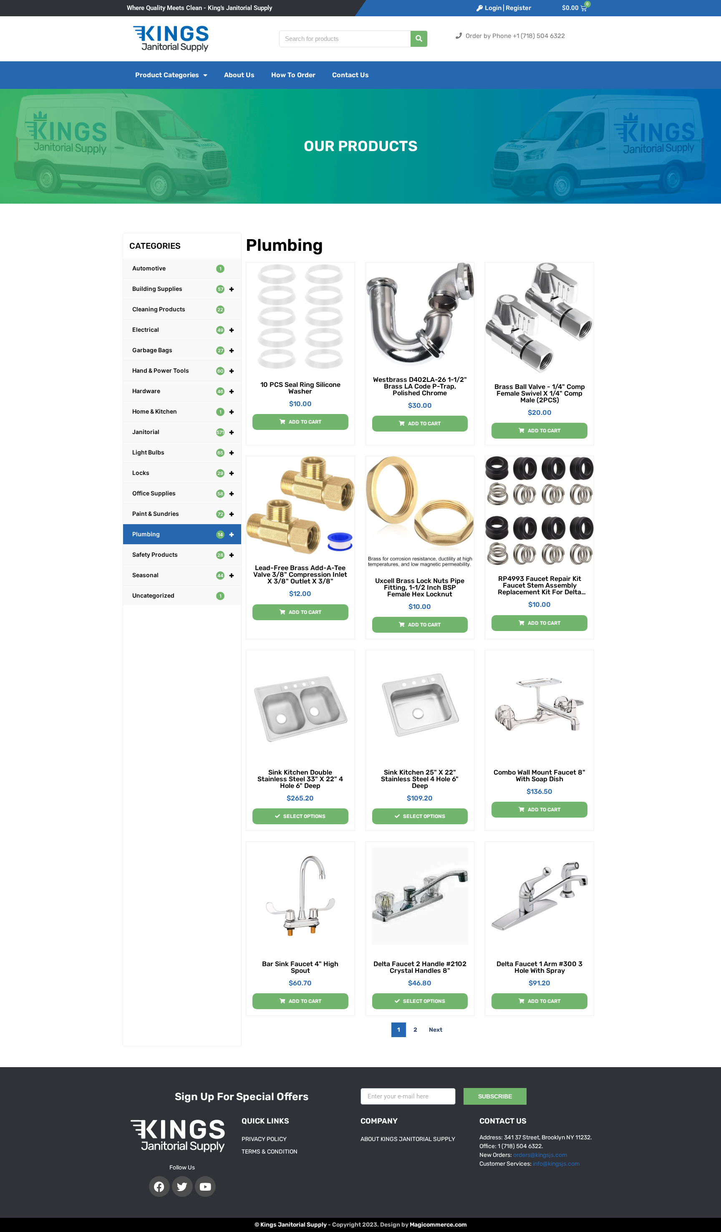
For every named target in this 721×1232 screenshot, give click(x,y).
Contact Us (350, 75)
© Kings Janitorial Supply (291, 1224)
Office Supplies (183, 493)
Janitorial (183, 432)
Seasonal (183, 575)
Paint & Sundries (183, 514)
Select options (304, 816)
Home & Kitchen (183, 411)
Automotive (177, 268)
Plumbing (183, 534)
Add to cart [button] (305, 422)
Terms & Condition (269, 1151)
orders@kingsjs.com (540, 1155)
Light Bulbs (183, 452)
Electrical (183, 330)
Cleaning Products (177, 309)
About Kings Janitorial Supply (407, 1139)
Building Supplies (183, 289)
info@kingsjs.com (556, 1163)
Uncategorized (177, 595)
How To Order (293, 75)
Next (435, 1029)
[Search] (419, 39)
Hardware (183, 391)
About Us (239, 75)
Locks (183, 473)
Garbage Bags (183, 350)
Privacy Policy (264, 1139)
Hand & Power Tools (183, 371)
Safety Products (183, 555)
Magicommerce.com (438, 1224)
